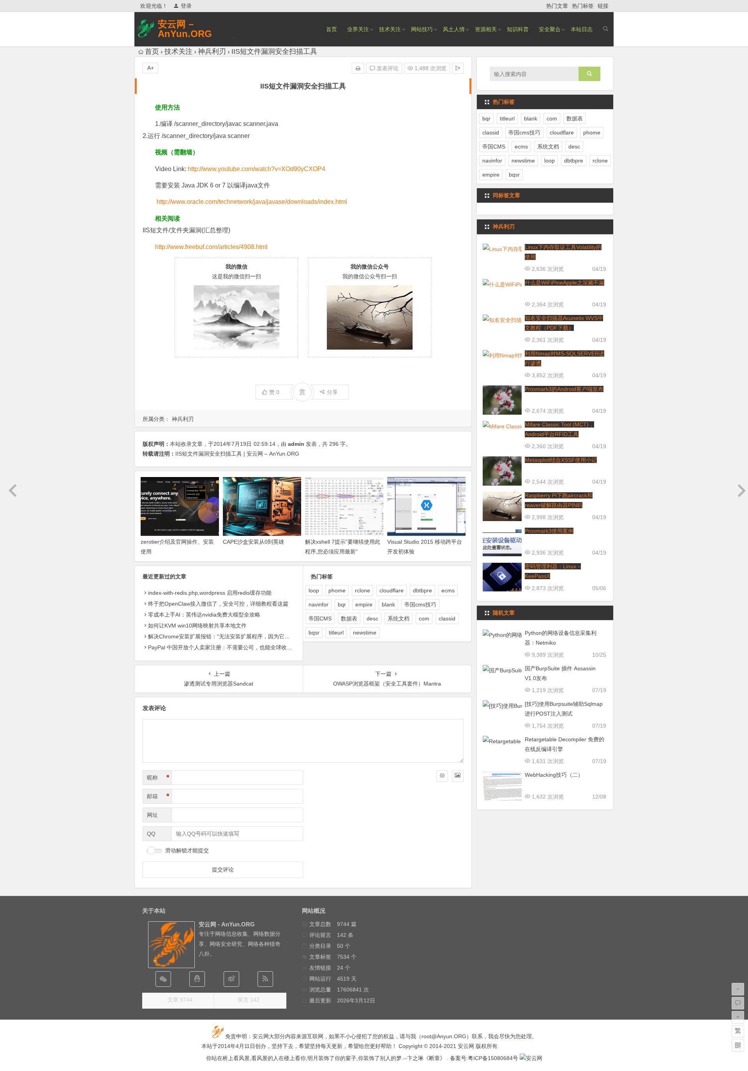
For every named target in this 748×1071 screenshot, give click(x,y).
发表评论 (387, 68)
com (424, 618)
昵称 (158, 777)
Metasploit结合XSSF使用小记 (561, 460)
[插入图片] (458, 776)
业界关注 (358, 29)
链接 (603, 6)
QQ (151, 834)
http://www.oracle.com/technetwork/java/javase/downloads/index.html (252, 201)
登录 (186, 6)
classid (447, 618)
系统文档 (398, 618)
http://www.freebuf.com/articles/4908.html (211, 247)
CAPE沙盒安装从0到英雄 (253, 542)
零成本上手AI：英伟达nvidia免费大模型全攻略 (204, 614)
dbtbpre (422, 590)
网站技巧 (422, 29)
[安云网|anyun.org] (531, 1058)
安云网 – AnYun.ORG (185, 29)
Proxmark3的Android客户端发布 (564, 389)
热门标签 (583, 6)
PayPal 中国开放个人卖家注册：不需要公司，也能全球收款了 (223, 647)
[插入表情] (442, 776)
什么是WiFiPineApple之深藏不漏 (564, 282)
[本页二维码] (738, 1045)
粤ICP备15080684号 (493, 1058)
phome (337, 590)
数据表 (349, 618)
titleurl (336, 632)
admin (296, 444)
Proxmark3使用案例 (549, 531)
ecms (448, 590)
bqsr (314, 632)
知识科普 (518, 29)
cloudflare (391, 590)
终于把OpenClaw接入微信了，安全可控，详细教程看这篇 (218, 604)
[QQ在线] (197, 979)
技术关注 (390, 29)
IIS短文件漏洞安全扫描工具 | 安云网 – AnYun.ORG (237, 454)
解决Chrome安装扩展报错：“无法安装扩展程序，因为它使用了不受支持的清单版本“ (250, 636)
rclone (362, 590)
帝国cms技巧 (420, 604)
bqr (342, 604)
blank (388, 604)
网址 (152, 815)
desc (372, 618)
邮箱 (158, 796)
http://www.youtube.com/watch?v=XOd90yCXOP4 (256, 169)
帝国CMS (320, 618)
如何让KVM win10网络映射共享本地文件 (197, 625)
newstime (364, 632)
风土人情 (454, 29)
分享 (332, 392)
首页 (331, 29)
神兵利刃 (212, 51)
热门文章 (557, 6)
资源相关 (486, 29)
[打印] (358, 68)
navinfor (318, 604)
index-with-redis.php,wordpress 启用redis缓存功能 (210, 593)
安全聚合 (550, 29)
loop (314, 590)
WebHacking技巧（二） (554, 775)
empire (363, 604)
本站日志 (582, 29)
